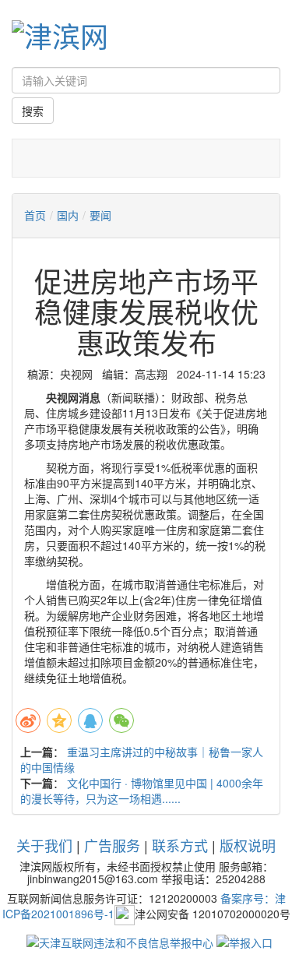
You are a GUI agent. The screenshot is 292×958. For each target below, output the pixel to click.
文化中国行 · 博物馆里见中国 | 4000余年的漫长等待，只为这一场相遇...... (141, 790)
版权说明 (248, 845)
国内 (68, 215)
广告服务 (112, 845)
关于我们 (44, 845)
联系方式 (180, 845)
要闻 (100, 215)
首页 (35, 215)
